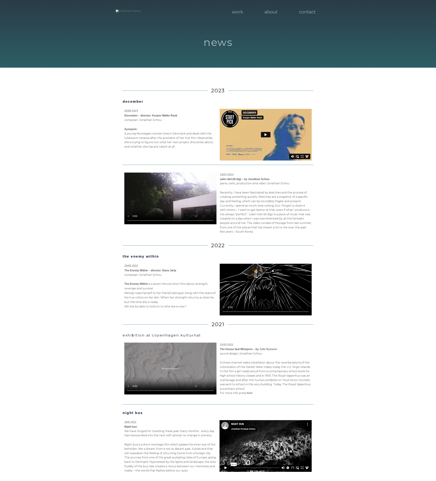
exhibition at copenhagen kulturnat (162, 335)
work (237, 11)
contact (307, 11)
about (271, 11)
